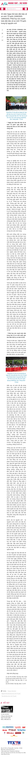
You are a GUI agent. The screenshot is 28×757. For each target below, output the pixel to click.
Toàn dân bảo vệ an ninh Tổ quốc (9, 696)
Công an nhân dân (12, 691)
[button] (26, 9)
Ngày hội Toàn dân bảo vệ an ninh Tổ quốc (11, 693)
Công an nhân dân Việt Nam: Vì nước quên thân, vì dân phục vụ (6, 718)
